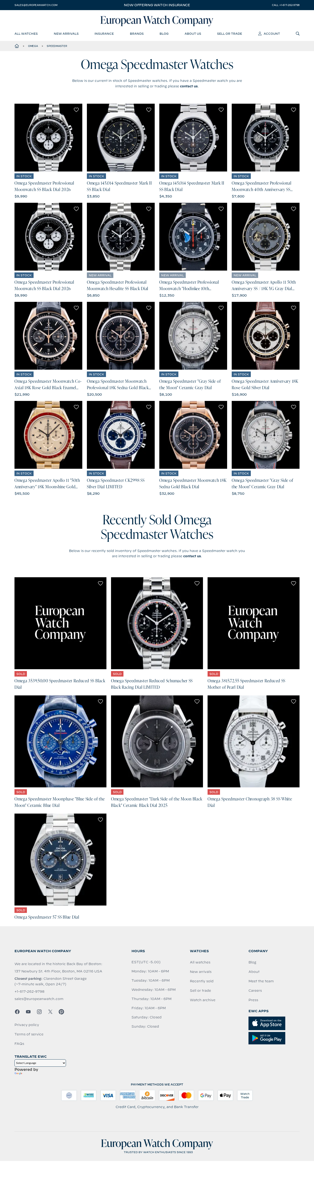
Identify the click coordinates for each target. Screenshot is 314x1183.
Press (253, 1000)
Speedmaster (57, 46)
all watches (26, 33)
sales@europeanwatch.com (35, 5)
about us (193, 33)
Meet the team (261, 981)
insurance (104, 33)
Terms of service (28, 1034)
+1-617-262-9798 (29, 991)
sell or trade (229, 33)
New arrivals (200, 972)
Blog (252, 962)
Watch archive (202, 1000)
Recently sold (202, 981)
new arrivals (66, 33)
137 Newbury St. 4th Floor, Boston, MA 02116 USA (58, 971)
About (254, 972)
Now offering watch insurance (157, 5)
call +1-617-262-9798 (286, 5)
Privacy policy (26, 1025)
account (272, 33)
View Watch (48, 138)
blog (164, 33)
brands (137, 33)
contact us (189, 86)
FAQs (19, 1044)
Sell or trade (200, 990)
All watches (200, 962)
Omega (33, 46)
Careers (255, 990)
